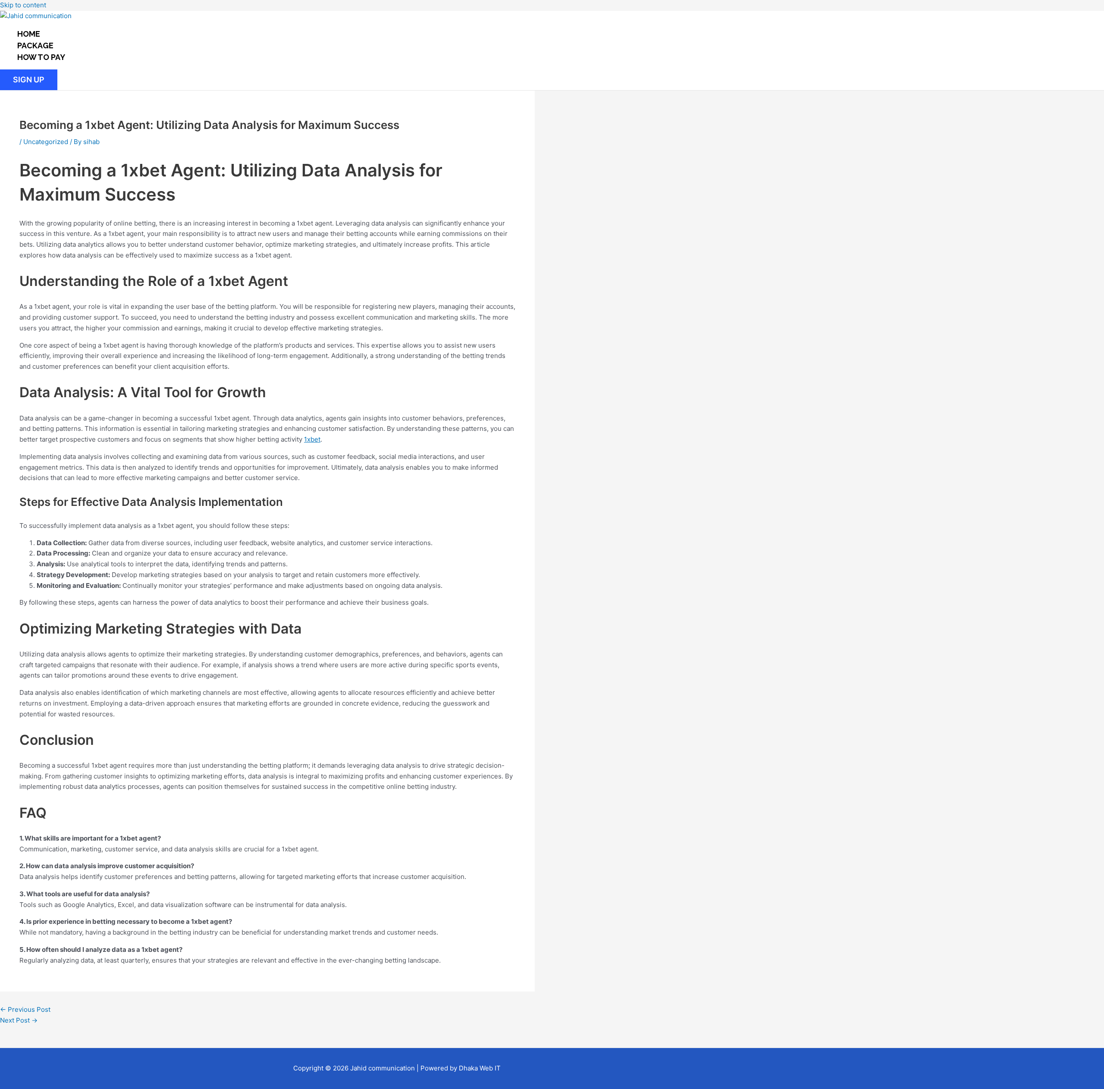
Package (35, 45)
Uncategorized (45, 142)
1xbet (312, 439)
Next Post (19, 1020)
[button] (28, 79)
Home (28, 33)
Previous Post (25, 1009)
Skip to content (23, 5)
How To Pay (41, 57)
